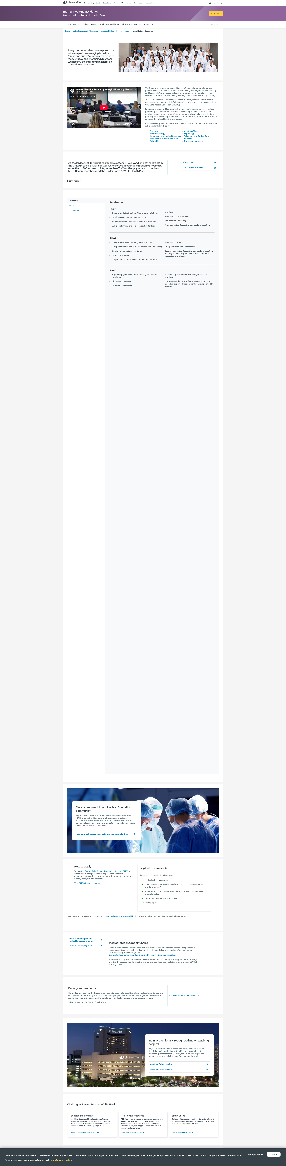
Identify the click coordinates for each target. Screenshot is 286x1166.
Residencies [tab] (73, 201)
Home (67, 31)
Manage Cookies (255, 1154)
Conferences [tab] (74, 210)
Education (94, 31)
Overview (71, 24)
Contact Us (148, 24)
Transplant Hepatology (194, 141)
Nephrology (189, 133)
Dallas (127, 31)
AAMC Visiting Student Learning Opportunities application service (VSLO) (142, 955)
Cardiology (154, 131)
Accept (273, 1154)
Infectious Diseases (192, 131)
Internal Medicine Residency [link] (142, 31)
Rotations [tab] (72, 206)
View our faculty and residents (183, 995)
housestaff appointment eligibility (119, 916)
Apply (93, 24)
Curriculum (83, 24)
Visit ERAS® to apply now (85, 883)
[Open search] (221, 3)
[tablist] (86, 486)
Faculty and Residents (109, 24)
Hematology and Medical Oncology (165, 136)
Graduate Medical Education (111, 31)
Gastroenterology (157, 133)
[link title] (72, 3)
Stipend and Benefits (130, 24)
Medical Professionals (80, 31)
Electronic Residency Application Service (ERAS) (106, 871)
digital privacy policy (62, 1160)
